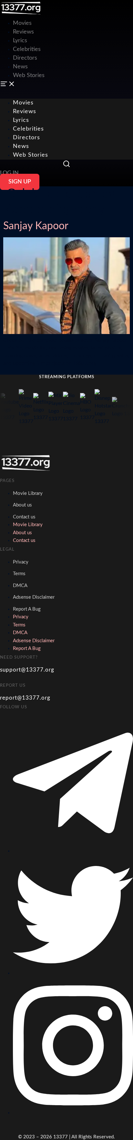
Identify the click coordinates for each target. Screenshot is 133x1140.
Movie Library (28, 493)
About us (22, 505)
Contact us (24, 517)
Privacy (20, 562)
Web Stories (30, 155)
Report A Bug (27, 609)
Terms (19, 573)
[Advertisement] (66, 45)
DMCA (20, 585)
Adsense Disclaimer (34, 597)
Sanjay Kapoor (35, 226)
